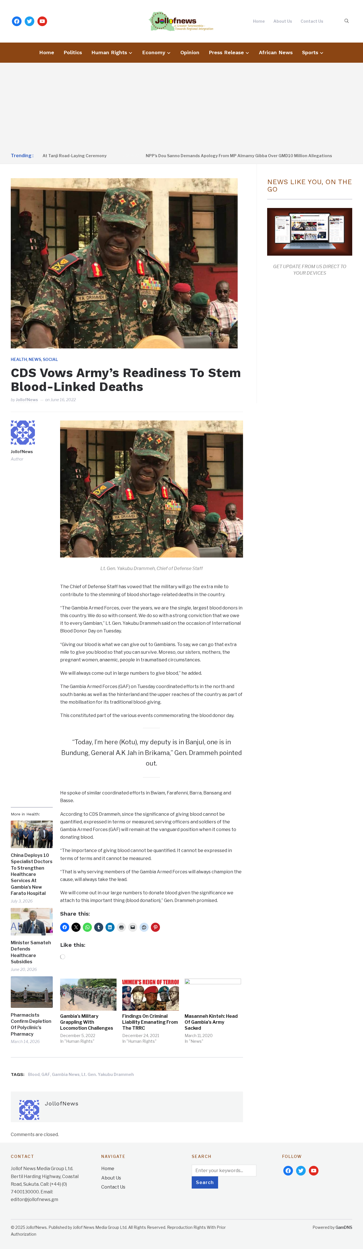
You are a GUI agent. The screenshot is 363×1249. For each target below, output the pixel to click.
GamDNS (343, 1227)
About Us (282, 21)
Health (19, 359)
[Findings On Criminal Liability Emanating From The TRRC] (150, 995)
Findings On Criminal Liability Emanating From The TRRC (150, 1022)
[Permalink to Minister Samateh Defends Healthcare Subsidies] (31, 921)
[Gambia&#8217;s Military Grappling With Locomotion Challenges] (88, 995)
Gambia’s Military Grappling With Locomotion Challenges (86, 1022)
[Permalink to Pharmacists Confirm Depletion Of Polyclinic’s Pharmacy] (31, 992)
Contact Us (312, 21)
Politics (73, 52)
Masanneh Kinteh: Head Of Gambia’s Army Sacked (211, 1022)
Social (50, 359)
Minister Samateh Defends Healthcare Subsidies (31, 952)
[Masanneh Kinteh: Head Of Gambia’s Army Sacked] (213, 995)
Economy (153, 52)
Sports (310, 52)
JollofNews (27, 399)
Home (259, 21)
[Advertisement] (181, 108)
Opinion (189, 52)
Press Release (226, 52)
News (35, 359)
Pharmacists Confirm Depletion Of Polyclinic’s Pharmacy (31, 1024)
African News (276, 52)
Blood (34, 1074)
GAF (45, 1074)
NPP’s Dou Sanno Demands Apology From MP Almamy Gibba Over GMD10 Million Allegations (208, 155)
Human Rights (109, 52)
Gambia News (66, 1074)
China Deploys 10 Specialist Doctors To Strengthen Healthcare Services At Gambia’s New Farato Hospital (31, 874)
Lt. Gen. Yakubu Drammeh (107, 1074)
